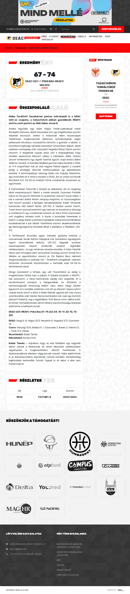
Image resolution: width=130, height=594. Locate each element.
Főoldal (9, 48)
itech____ (121, 590)
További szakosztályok (17, 29)
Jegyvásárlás (111, 29)
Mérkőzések (20, 48)
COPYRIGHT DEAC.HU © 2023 (17, 590)
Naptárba (106, 116)
